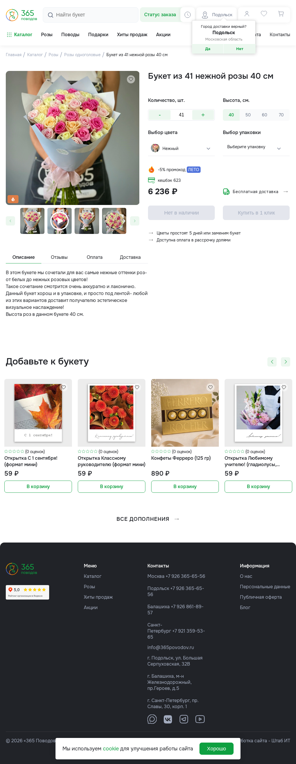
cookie (111, 748)
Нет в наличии (181, 213)
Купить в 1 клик (256, 213)
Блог (245, 607)
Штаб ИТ (280, 741)
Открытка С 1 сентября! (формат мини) (31, 461)
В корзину (38, 486)
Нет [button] (239, 48)
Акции (91, 607)
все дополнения (142, 519)
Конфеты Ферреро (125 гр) (181, 458)
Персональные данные (265, 587)
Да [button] (207, 48)
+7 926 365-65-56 (185, 576)
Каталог (23, 34)
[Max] (152, 719)
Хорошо (216, 749)
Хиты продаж (98, 597)
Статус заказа (160, 15)
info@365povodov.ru (170, 647)
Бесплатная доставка (255, 191)
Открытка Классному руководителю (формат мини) (111, 461)
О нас (246, 576)
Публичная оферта (261, 597)
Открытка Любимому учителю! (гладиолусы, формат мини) (250, 461)
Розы (89, 587)
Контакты (280, 35)
